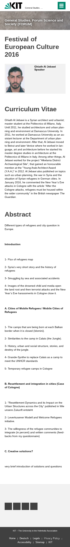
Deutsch (24, 538)
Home (12, 538)
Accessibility (24, 542)
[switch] (53, 6)
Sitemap (39, 542)
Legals (36, 538)
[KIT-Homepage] (13, 5)
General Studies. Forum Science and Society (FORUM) (34, 8)
